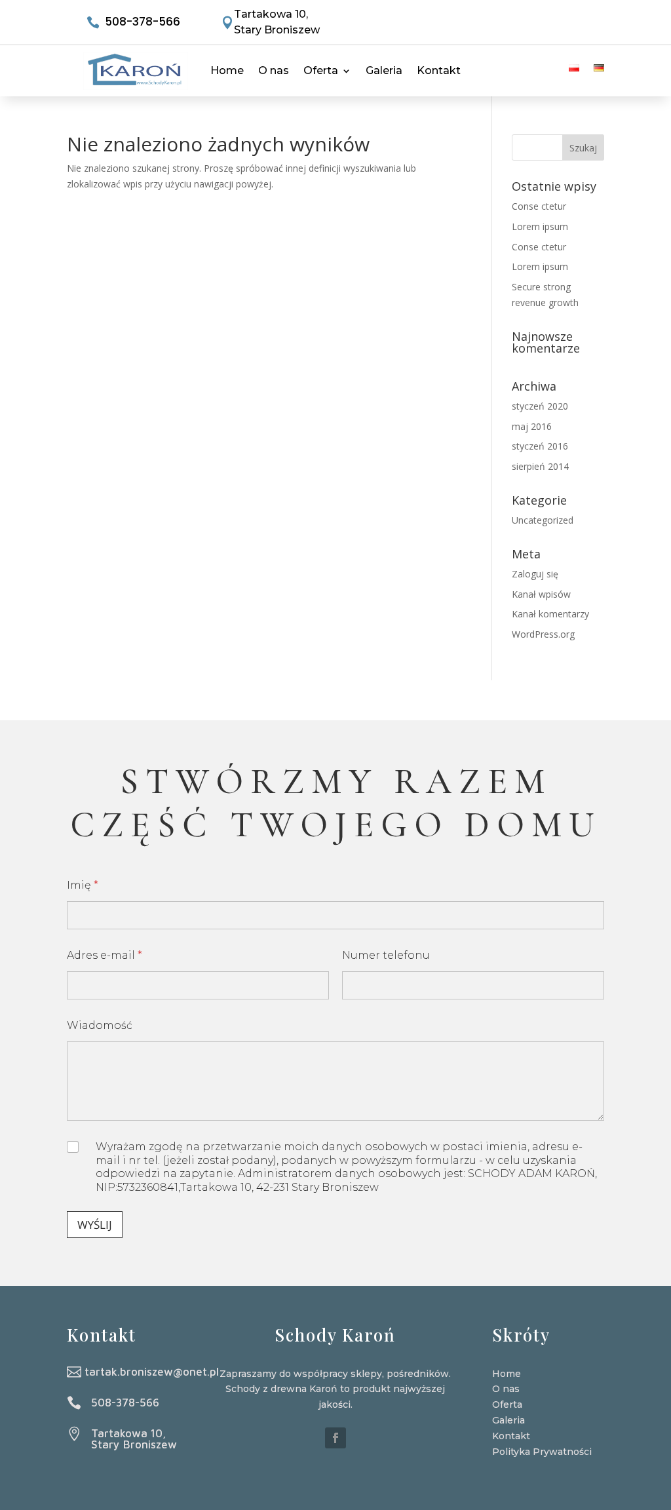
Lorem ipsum (540, 226)
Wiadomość (99, 1025)
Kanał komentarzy (550, 614)
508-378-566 (142, 21)
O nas (273, 70)
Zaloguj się (535, 574)
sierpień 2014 (540, 466)
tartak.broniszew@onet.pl (152, 1371)
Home (227, 70)
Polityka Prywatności (542, 1452)
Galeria (384, 70)
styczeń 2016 (540, 446)
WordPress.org (543, 634)
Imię (82, 885)
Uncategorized (542, 520)
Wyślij (94, 1224)
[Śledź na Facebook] (335, 1437)
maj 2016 (532, 426)
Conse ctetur (539, 206)
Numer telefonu (386, 955)
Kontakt (439, 70)
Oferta (320, 70)
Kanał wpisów (541, 594)
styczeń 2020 (540, 406)
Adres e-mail (104, 955)
